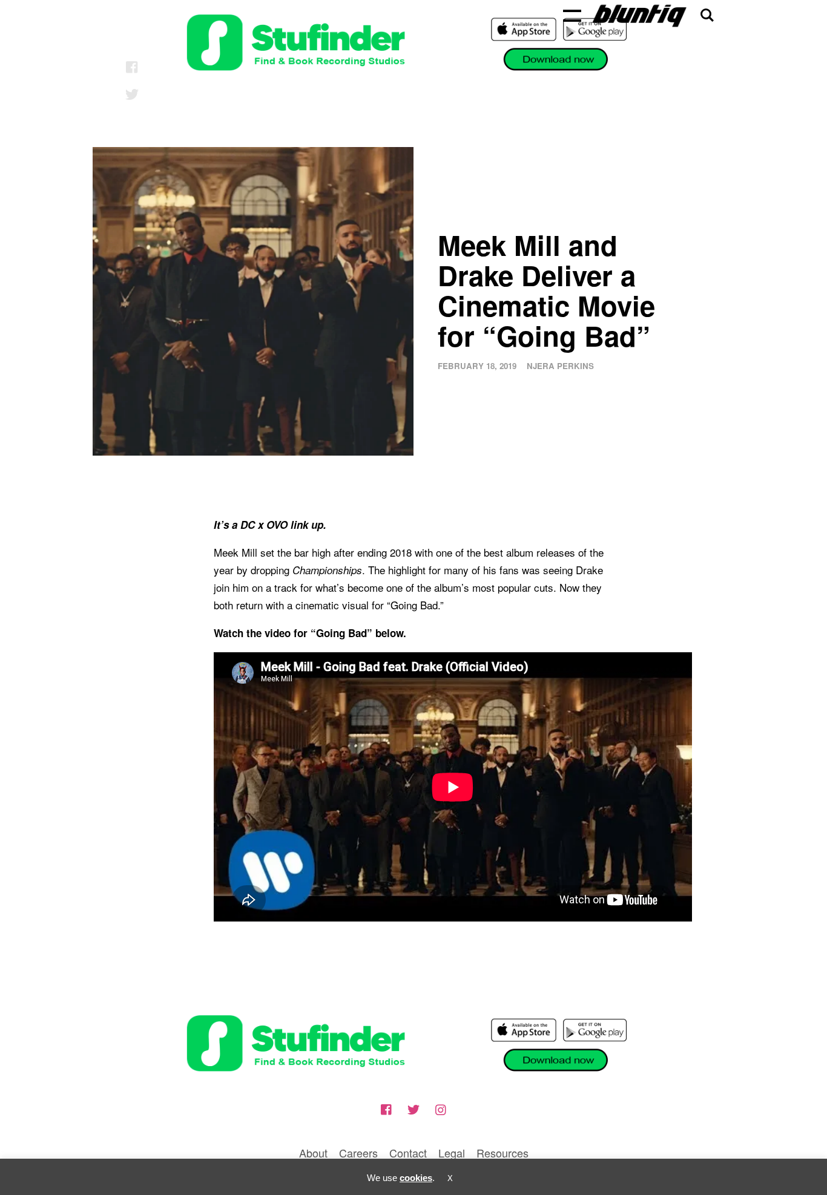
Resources (502, 1153)
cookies (416, 1178)
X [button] (450, 1178)
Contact (408, 1153)
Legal (451, 1153)
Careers (358, 1153)
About (313, 1153)
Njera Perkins (560, 366)
